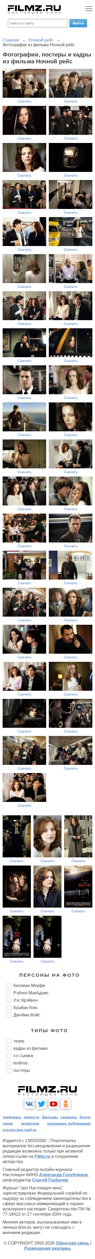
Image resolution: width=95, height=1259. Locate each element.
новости (31, 1117)
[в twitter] (41, 1104)
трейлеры (12, 1117)
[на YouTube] (53, 1104)
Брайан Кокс (25, 1007)
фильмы (50, 1117)
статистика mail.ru (19, 1130)
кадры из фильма (30, 1048)
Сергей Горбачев (50, 1180)
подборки (30, 1123)
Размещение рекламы (47, 1248)
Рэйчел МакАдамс (31, 993)
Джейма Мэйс (26, 1015)
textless (20, 1063)
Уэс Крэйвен (25, 1000)
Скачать (24, 101)
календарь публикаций (69, 1123)
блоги (85, 1117)
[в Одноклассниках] (65, 1104)
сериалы (68, 1117)
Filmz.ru (42, 1156)
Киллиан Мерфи (29, 985)
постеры (21, 1070)
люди (8, 1123)
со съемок (23, 1055)
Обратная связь (72, 1243)
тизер (18, 1041)
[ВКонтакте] (29, 1104)
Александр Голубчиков (63, 1175)
